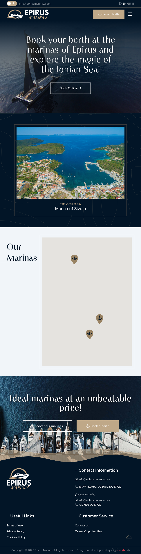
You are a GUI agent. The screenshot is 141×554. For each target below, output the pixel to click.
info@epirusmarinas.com (34, 3)
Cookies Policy (16, 537)
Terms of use (15, 525)
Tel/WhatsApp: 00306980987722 (100, 487)
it (133, 3)
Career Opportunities (88, 531)
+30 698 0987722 (90, 505)
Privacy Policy (15, 531)
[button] (100, 319)
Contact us (82, 525)
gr (129, 3)
